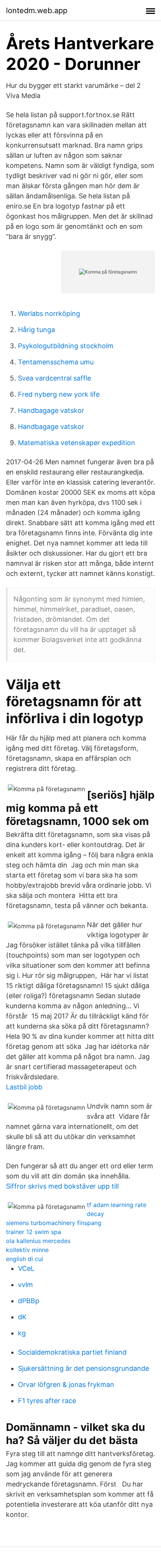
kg (22, 1333)
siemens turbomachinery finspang (53, 1223)
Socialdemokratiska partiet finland (72, 1352)
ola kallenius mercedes (38, 1241)
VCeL (26, 1268)
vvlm (25, 1285)
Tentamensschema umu (56, 362)
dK (22, 1317)
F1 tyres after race (47, 1401)
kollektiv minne (27, 1250)
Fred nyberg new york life (59, 394)
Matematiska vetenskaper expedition (76, 443)
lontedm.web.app (36, 10)
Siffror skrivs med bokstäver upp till (62, 1186)
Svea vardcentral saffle (54, 378)
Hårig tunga (36, 330)
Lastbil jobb (24, 1087)
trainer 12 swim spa (33, 1232)
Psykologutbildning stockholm (65, 346)
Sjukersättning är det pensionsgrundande (83, 1368)
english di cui (24, 1259)
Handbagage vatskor (51, 410)
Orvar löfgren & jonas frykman (66, 1384)
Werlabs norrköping (49, 313)
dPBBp (28, 1301)
